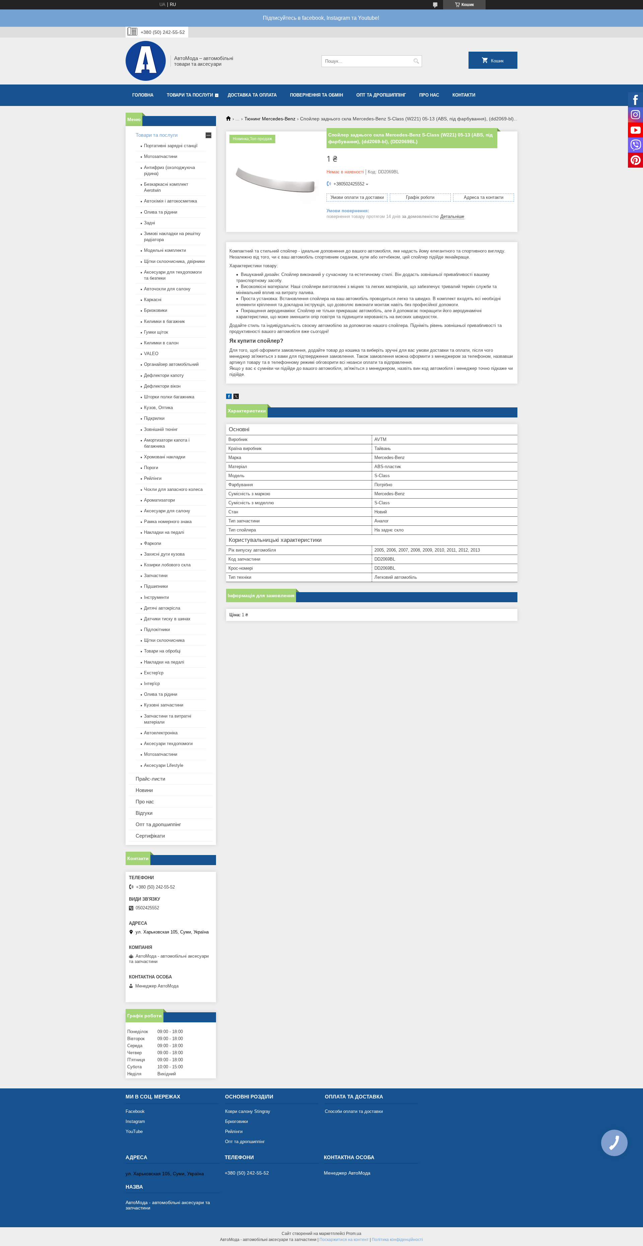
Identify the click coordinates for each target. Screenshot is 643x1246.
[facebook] (229, 397)
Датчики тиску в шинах (167, 618)
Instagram (135, 1121)
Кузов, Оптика (158, 407)
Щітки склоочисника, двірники (174, 261)
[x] (236, 397)
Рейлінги (152, 478)
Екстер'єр (153, 672)
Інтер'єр (152, 683)
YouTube (134, 1131)
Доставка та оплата (252, 95)
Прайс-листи (150, 779)
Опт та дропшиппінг (381, 95)
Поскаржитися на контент (344, 1239)
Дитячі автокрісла (162, 608)
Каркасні (152, 299)
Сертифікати (150, 836)
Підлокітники (157, 629)
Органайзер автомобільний (171, 364)
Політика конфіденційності (397, 1239)
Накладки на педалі (164, 532)
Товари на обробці (162, 651)
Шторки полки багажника (169, 396)
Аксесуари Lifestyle (163, 765)
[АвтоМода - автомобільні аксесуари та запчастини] (146, 61)
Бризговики (236, 1121)
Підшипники (156, 586)
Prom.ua (353, 1233)
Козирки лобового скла (167, 564)
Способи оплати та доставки (354, 1111)
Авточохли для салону (167, 288)
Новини (144, 790)
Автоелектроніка (160, 732)
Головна (142, 95)
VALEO (151, 353)
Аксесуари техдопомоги (168, 743)
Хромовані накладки (164, 456)
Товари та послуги (190, 95)
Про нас (429, 95)
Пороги (151, 467)
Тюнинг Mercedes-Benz (269, 118)
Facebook (135, 1111)
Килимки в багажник (164, 321)
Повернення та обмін (316, 95)
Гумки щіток (156, 332)
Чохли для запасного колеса (173, 489)
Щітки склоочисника (164, 640)
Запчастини (155, 575)
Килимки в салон (161, 342)
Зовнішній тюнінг (161, 429)
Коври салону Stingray (247, 1111)
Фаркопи (152, 543)
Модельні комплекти (165, 250)
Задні (149, 222)
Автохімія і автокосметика (170, 201)
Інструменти (156, 597)
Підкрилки (154, 418)
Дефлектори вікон (162, 386)
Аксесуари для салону (167, 510)
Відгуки (144, 813)
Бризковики (155, 310)
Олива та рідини (160, 212)
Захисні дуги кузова (164, 554)
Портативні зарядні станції (171, 145)
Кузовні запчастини (163, 704)
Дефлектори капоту (164, 375)
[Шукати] (416, 61)
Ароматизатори (159, 500)
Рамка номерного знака (168, 521)
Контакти (463, 95)
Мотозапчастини (160, 156)
